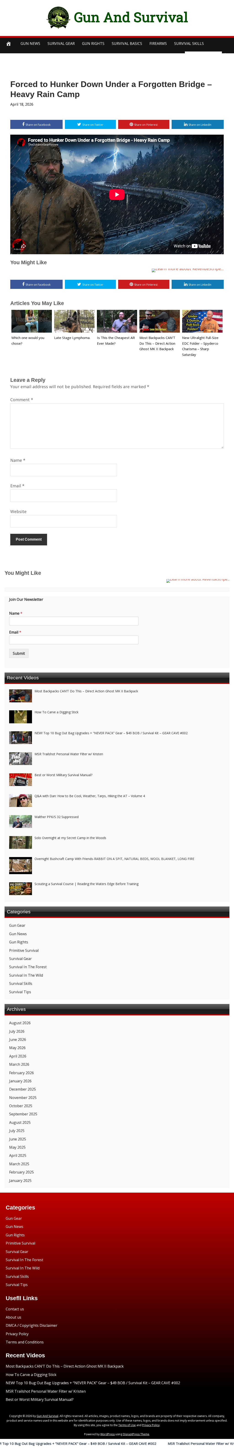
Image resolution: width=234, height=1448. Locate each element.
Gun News (30, 43)
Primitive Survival (24, 950)
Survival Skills (20, 983)
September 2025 (23, 1114)
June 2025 (17, 1139)
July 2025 (16, 1130)
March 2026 (19, 1064)
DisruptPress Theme (136, 1434)
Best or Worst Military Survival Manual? (40, 1399)
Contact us (15, 1309)
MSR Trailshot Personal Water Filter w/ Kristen (160, 1443)
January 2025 (20, 1180)
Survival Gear (20, 958)
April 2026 (17, 1056)
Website (18, 511)
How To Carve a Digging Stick (31, 1374)
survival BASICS (127, 43)
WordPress (107, 1434)
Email (17, 485)
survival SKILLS (189, 43)
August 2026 (20, 1022)
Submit (19, 653)
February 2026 (21, 1072)
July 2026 (16, 1031)
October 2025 (20, 1105)
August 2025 (20, 1122)
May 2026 (17, 1047)
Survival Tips (20, 991)
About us (13, 1317)
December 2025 (22, 1089)
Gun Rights (93, 43)
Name (17, 460)
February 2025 (21, 1172)
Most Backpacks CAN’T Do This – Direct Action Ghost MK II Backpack (157, 343)
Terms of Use (127, 1425)
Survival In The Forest (28, 966)
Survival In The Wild (26, 975)
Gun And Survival (131, 17)
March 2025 (19, 1163)
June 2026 (17, 1039)
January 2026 (20, 1080)
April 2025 (17, 1155)
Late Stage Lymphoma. (72, 337)
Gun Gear (17, 925)
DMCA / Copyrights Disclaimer (31, 1325)
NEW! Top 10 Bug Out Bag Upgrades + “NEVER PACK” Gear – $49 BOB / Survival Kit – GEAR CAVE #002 (93, 1382)
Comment (21, 399)
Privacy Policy (17, 1333)
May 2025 (17, 1147)
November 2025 (23, 1097)
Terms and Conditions (25, 1342)
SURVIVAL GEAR (61, 43)
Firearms (158, 43)
